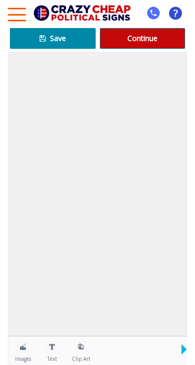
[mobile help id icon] (153, 13)
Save (57, 38)
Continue (142, 38)
